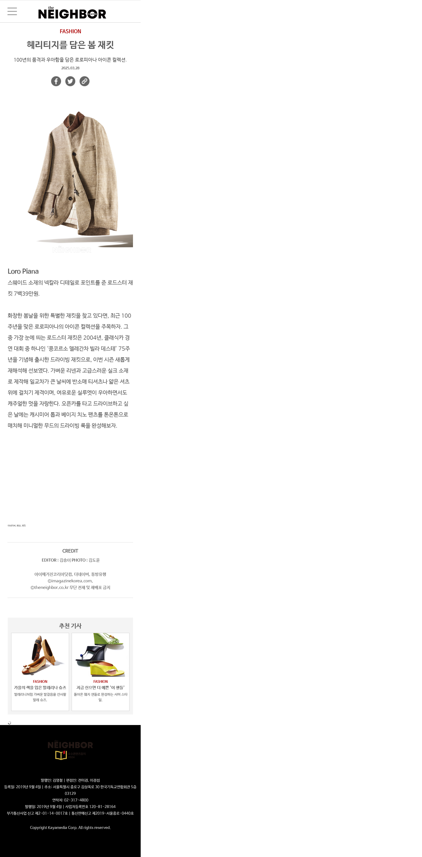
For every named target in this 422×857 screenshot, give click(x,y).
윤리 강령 (84, 774)
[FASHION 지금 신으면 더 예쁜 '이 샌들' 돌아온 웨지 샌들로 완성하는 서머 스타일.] (100, 655)
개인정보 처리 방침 (63, 774)
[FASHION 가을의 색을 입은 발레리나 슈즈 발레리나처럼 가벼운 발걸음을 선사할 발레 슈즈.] (40, 655)
